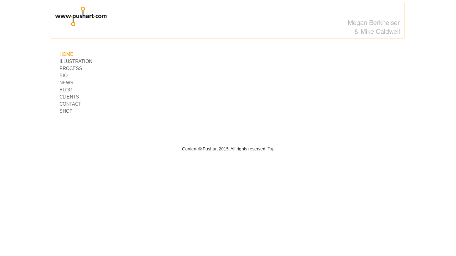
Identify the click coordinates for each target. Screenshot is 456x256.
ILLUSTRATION (75, 61)
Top (271, 148)
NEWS (66, 82)
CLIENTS (69, 97)
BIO (63, 75)
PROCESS (70, 68)
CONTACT (70, 104)
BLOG (65, 89)
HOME (66, 54)
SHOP (66, 111)
